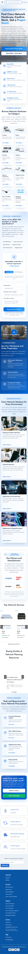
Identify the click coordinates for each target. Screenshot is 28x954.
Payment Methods (10, 892)
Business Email (7, 285)
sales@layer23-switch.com (12, 927)
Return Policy (9, 889)
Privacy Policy (9, 894)
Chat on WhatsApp (14, 796)
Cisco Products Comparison (12, 910)
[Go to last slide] (1, 627)
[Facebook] (9, 949)
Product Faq (8, 937)
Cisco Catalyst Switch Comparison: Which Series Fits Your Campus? (14, 680)
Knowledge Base (9, 939)
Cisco (8, 686)
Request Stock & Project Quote (14, 48)
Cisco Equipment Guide (17, 685)
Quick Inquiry (9, 925)
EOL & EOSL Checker (11, 913)
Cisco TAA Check (10, 906)
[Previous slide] (5, 677)
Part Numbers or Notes (9, 298)
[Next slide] (26, 627)
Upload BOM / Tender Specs (14, 53)
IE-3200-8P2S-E (21, 626)
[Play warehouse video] (14, 332)
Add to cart (5, 641)
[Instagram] (12, 949)
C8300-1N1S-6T (6, 626)
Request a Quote (14, 790)
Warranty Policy (9, 887)
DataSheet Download (10, 915)
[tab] (12, 692)
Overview (8, 877)
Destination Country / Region (10, 292)
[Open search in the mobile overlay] (13, 2)
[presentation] (14, 668)
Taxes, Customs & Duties (11, 896)
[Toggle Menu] (2, 2)
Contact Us (8, 922)
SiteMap (7, 880)
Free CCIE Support (10, 903)
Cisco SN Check (9, 908)
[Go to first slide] (22, 677)
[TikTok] (18, 949)
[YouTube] (15, 949)
